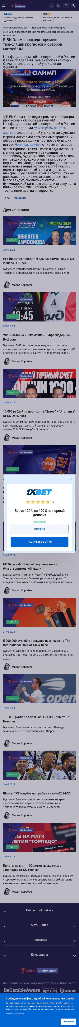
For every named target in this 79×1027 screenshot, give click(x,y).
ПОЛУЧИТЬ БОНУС (39, 541)
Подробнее (32, 1013)
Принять (68, 1021)
